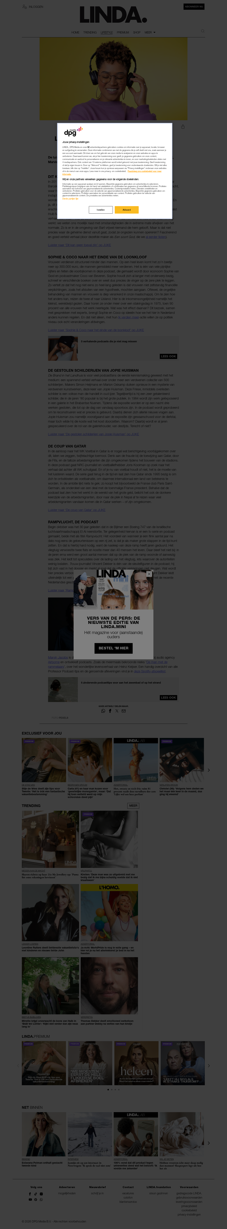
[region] (114, 171)
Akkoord (127, 210)
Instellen (101, 210)
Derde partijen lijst (70, 198)
